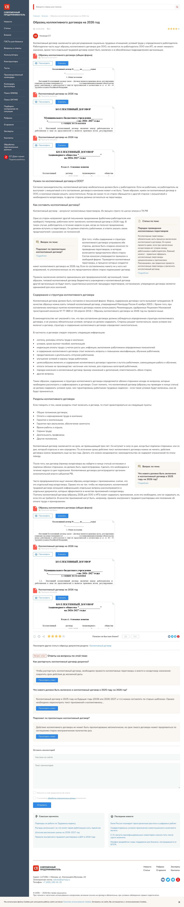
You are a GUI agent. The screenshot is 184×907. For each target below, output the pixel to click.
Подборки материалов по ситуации (11, 109)
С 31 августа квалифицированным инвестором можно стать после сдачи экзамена (142, 836)
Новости (8, 21)
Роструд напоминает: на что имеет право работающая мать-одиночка (68, 828)
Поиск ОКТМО (11, 99)
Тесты (7, 68)
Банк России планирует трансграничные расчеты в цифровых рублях (143, 823)
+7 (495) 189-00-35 (52, 882)
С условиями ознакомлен (61, 798)
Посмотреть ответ (47, 680)
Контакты (8, 138)
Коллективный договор (100, 645)
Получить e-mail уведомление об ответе (53, 793)
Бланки (7, 35)
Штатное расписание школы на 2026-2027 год (57, 832)
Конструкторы (11, 61)
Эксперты (8, 131)
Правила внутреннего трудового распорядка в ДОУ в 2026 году (65, 837)
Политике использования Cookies (77, 902)
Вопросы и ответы (12, 48)
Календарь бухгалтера (9, 85)
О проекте (9, 124)
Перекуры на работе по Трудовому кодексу (55, 823)
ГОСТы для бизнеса (13, 41)
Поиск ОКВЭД (11, 93)
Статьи (7, 28)
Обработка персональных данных (11, 147)
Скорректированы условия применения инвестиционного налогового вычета (143, 829)
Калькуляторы (11, 55)
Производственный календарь (13, 76)
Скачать (62, 63)
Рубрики (8, 118)
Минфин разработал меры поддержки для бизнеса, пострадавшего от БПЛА (143, 843)
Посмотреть (44, 63)
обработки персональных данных (62, 798)
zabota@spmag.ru (61, 879)
